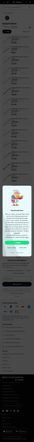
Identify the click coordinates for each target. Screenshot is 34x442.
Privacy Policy (20, 252)
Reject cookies (12, 247)
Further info (22, 247)
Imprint (13, 252)
